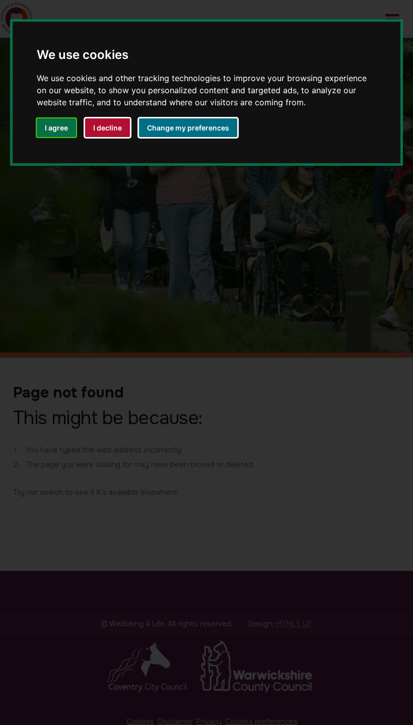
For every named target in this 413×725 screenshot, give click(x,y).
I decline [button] (107, 127)
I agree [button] (56, 127)
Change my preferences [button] (188, 127)
